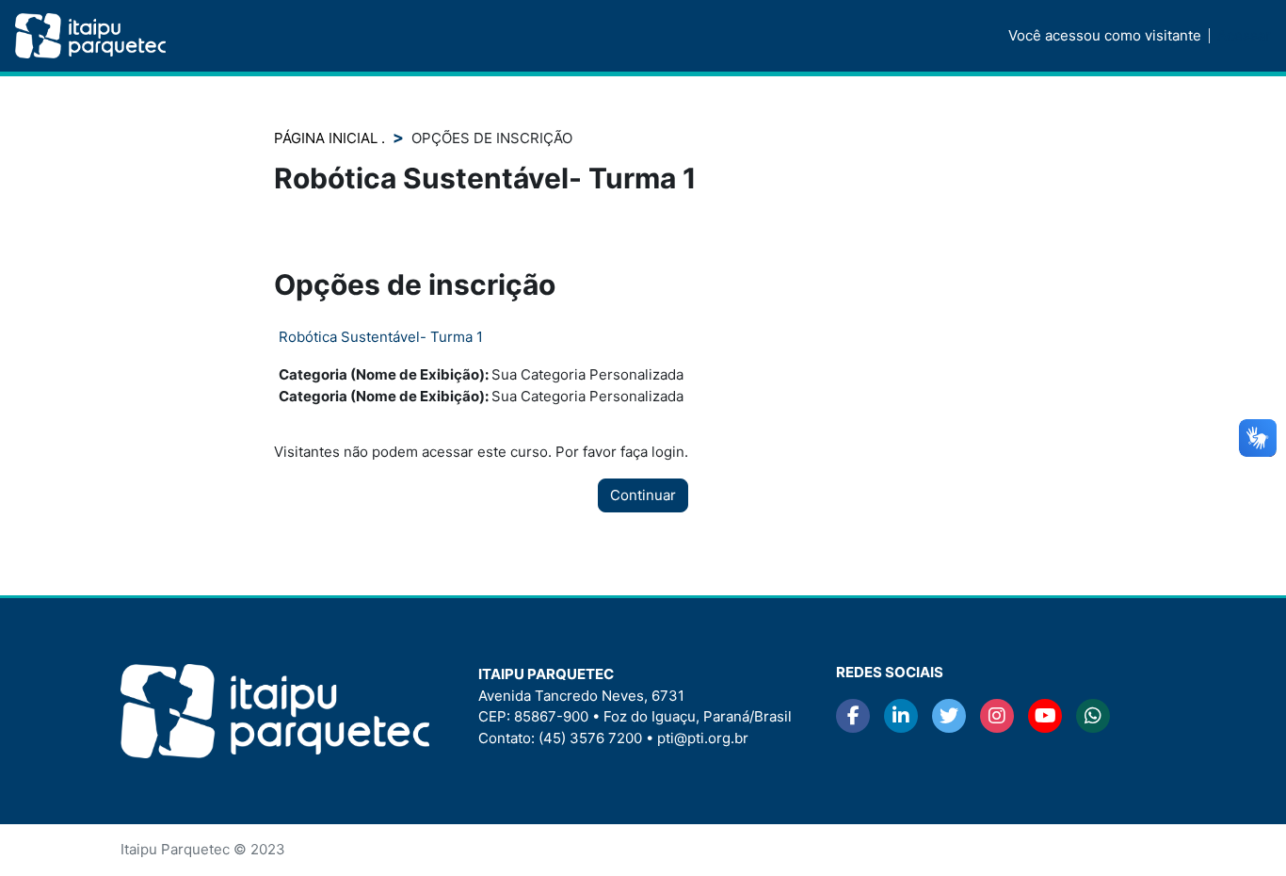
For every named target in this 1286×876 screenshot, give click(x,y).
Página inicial (327, 138)
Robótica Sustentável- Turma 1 (381, 337)
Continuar (643, 495)
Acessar (1244, 35)
